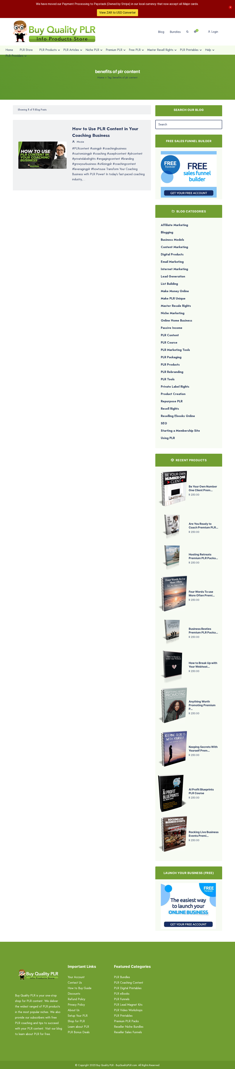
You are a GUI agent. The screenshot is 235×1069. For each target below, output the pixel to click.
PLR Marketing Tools (175, 350)
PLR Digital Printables (128, 988)
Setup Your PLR (78, 1016)
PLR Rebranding (172, 372)
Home (100, 77)
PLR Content (170, 335)
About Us (73, 1010)
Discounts (74, 994)
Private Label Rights (175, 386)
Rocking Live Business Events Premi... (203, 833)
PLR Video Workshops (128, 1010)
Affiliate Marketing (174, 225)
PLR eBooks (121, 994)
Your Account (76, 977)
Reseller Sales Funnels (128, 1032)
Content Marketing (174, 247)
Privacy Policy (76, 1005)
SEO (164, 423)
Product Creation (173, 394)
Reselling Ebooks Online (178, 416)
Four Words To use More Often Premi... (202, 593)
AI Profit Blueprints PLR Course (201, 791)
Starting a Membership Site (180, 431)
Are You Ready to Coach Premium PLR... (203, 525)
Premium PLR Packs (126, 1021)
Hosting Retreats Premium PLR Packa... (203, 556)
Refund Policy (76, 999)
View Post (42, 155)
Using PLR (168, 438)
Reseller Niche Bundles (128, 1027)
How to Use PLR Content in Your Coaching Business (105, 131)
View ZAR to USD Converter (117, 12)
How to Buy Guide (79, 988)
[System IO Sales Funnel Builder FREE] (189, 174)
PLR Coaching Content (128, 982)
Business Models (172, 240)
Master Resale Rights (176, 306)
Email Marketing (172, 262)
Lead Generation (173, 276)
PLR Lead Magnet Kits (128, 1005)
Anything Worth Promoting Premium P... (202, 705)
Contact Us (75, 982)
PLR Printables (123, 1016)
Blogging (167, 232)
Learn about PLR (78, 1027)
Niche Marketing (172, 313)
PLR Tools (168, 379)
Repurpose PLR (171, 401)
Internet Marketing (174, 269)
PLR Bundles (122, 977)
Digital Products (172, 254)
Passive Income (171, 328)
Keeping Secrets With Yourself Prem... (203, 748)
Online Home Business (176, 320)
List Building (169, 284)
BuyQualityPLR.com (126, 1065)
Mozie (80, 142)
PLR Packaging (171, 357)
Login (214, 32)
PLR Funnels (121, 999)
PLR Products (170, 364)
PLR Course (169, 342)
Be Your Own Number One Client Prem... (203, 488)
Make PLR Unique (173, 298)
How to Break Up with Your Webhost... (203, 664)
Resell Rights (170, 409)
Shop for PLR (76, 1021)
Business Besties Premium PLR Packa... (203, 630)
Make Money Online (175, 291)
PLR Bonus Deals (79, 1032)
